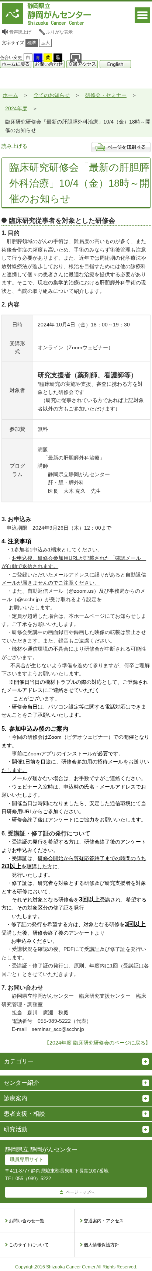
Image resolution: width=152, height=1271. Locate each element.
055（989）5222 (33, 1178)
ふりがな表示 (59, 32)
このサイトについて (29, 1244)
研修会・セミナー (106, 95)
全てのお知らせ (52, 95)
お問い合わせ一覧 (26, 1220)
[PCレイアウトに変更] (76, 57)
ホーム (10, 95)
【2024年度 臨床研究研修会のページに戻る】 (97, 1043)
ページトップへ (80, 1192)
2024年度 (16, 108)
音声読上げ (20, 32)
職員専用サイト (27, 1159)
